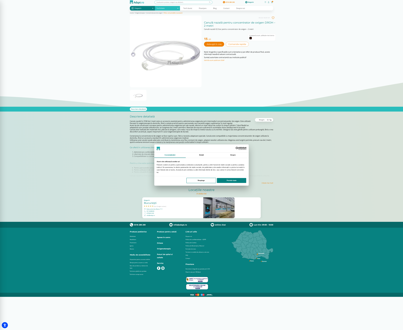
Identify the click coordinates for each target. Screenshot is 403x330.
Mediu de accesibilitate (140, 255)
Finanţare (202, 8)
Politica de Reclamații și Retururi (195, 246)
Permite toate (231, 180)
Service (160, 263)
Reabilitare (133, 239)
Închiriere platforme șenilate (138, 271)
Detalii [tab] (201, 155)
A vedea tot (201, 193)
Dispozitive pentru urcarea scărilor (140, 259)
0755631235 (150, 213)
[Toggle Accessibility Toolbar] (5, 325)
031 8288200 (150, 211)
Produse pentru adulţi (167, 232)
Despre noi (240, 8)
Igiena (131, 246)
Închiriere (161, 8)
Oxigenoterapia (140, 13)
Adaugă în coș (214, 44)
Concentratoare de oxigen (154, 13)
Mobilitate (133, 236)
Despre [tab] (233, 155)
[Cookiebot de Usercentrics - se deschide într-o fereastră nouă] (237, 148)
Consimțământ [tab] (170, 155)
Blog (215, 8)
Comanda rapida (237, 44)
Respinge (201, 180)
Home (132, 13)
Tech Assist (187, 8)
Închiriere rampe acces (136, 274)
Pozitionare (133, 243)
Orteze (160, 243)
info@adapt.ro (151, 215)
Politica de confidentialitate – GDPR (196, 239)
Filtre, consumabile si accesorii (173, 13)
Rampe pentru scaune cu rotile (139, 262)
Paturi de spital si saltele (165, 256)
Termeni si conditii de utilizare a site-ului (197, 252)
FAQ (187, 255)
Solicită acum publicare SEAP (214, 60)
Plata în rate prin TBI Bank (193, 272)
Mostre (132, 249)
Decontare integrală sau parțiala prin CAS (198, 269)
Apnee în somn (163, 237)
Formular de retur (191, 249)
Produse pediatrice (138, 232)
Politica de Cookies (191, 243)
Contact (226, 8)
